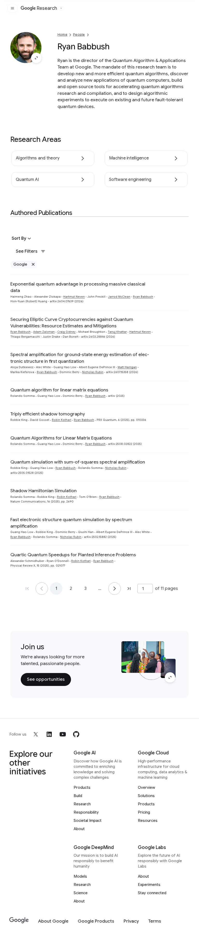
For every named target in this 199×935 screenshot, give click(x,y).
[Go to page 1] (41, 588)
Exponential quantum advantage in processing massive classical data (77, 287)
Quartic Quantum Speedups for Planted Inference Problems (73, 555)
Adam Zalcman (44, 332)
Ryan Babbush (143, 296)
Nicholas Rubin (92, 372)
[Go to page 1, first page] (27, 588)
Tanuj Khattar (117, 332)
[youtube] (62, 734)
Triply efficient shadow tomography (47, 414)
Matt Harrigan (127, 367)
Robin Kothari (61, 420)
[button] (22, 238)
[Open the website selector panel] (61, 8)
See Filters (27, 251)
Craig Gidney (66, 332)
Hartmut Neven (74, 296)
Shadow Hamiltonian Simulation (43, 490)
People (79, 34)
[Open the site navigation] (12, 8)
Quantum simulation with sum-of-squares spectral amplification (77, 462)
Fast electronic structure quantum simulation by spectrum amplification (71, 523)
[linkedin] (49, 734)
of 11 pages (166, 588)
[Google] (19, 920)
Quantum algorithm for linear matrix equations (59, 390)
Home (62, 34)
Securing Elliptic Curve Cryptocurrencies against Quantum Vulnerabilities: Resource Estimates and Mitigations (71, 322)
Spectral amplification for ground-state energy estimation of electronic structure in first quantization (79, 358)
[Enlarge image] (36, 58)
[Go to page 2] (114, 588)
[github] (76, 734)
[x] (36, 734)
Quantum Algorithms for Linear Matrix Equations (61, 438)
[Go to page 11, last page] (129, 588)
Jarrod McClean (119, 296)
